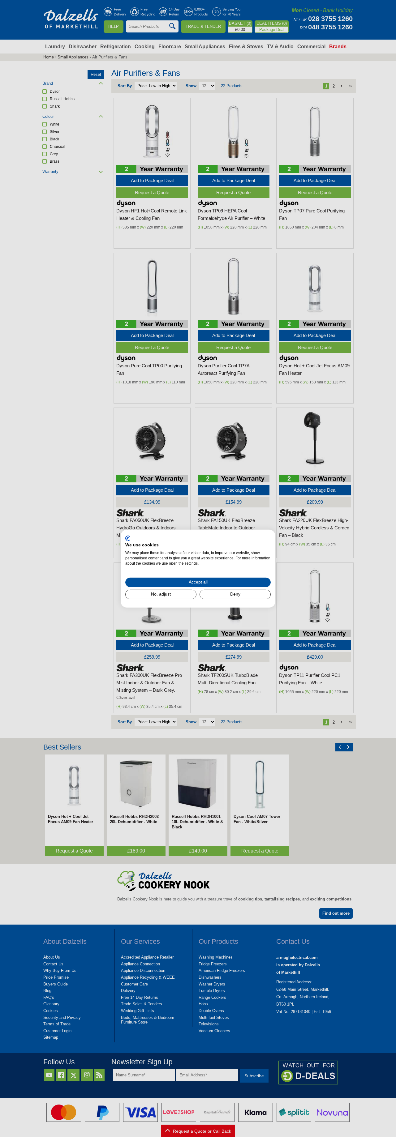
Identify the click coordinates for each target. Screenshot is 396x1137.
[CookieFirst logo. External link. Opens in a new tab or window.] (127, 538)
